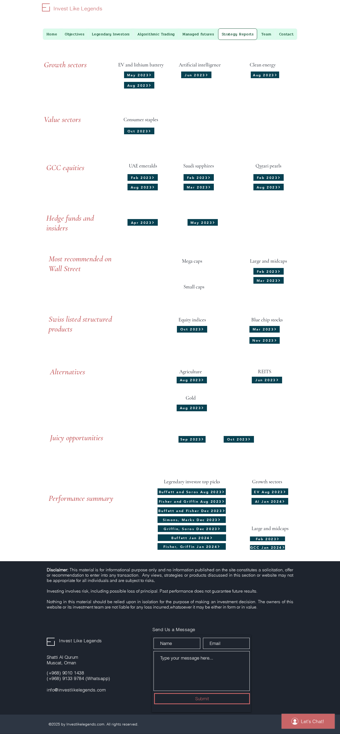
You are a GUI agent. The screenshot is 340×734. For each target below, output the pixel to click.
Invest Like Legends (77, 8)
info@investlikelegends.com (76, 690)
